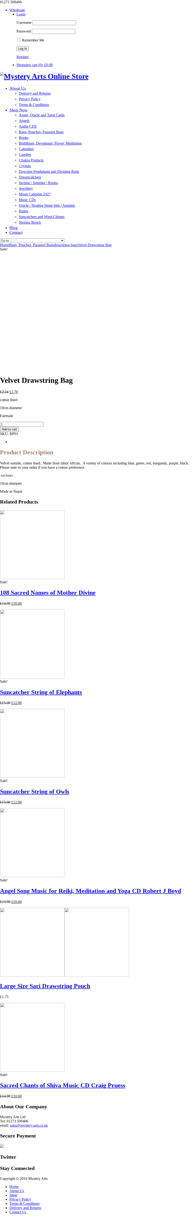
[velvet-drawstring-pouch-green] (35, 369)
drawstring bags (65, 245)
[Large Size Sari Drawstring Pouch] (64, 975)
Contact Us (17, 1212)
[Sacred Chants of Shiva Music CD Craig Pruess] (32, 1071)
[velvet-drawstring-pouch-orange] (82, 369)
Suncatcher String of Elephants (41, 692)
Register (22, 57)
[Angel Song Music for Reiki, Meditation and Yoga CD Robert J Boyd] (32, 876)
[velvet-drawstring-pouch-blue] (47, 344)
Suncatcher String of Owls (34, 791)
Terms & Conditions (24, 1204)
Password (23, 31)
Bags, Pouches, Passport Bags (31, 245)
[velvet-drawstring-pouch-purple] (59, 369)
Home (14, 1187)
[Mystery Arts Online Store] (44, 76)
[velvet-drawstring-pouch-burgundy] (12, 369)
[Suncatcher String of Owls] (32, 776)
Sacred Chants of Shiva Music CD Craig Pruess (62, 1085)
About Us (16, 1191)
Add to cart (9, 429)
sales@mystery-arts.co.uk (29, 1125)
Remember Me (32, 40)
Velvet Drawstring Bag (94, 245)
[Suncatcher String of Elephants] (32, 677)
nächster (7, 475)
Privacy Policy (20, 1199)
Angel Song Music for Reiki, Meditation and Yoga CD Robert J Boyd (90, 890)
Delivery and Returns (25, 1208)
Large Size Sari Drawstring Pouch (45, 986)
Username (24, 22)
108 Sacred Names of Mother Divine (48, 592)
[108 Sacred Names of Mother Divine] (32, 578)
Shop (13, 1195)
